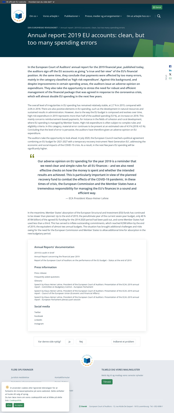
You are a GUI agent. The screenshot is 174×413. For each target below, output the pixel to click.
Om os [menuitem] (32, 16)
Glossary (38, 280)
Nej (81, 341)
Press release (40, 273)
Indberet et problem (123, 341)
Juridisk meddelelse (20, 377)
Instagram (39, 324)
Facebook (38, 316)
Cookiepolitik (15, 400)
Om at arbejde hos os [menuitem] (138, 16)
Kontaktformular (62, 377)
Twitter (37, 312)
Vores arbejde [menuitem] (50, 16)
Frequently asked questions (47, 277)
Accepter (19, 405)
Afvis (9, 405)
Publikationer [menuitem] (71, 16)
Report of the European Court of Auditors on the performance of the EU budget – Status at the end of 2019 (82, 260)
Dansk (158, 7)
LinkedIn (38, 320)
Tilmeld (107, 381)
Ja (69, 341)
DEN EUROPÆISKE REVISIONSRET (43, 27)
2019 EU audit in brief (44, 253)
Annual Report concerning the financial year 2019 (57, 256)
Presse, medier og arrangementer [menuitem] (102, 16)
